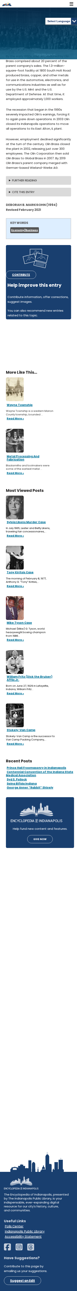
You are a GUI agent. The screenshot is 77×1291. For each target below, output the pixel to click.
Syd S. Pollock (17, 779)
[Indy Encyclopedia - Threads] (32, 1249)
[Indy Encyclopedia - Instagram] (21, 1249)
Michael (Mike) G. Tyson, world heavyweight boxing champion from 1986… (26, 632)
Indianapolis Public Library (25, 1231)
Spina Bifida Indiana (22, 784)
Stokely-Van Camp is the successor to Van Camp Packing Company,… (30, 738)
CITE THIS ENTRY (23, 192)
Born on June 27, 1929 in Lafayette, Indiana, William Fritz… (27, 687)
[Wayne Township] (15, 389)
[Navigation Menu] (71, 4)
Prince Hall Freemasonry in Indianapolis (36, 768)
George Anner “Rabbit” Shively (30, 787)
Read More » (15, 536)
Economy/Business (24, 230)
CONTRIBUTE (21, 275)
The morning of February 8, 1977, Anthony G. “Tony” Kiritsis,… (26, 580)
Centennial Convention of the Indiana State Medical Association (39, 773)
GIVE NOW (40, 839)
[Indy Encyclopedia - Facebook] (9, 1249)
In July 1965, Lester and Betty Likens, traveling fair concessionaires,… (28, 529)
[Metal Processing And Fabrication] (15, 440)
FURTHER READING (24, 180)
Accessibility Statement (23, 1236)
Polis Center (14, 1226)
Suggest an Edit (22, 1281)
